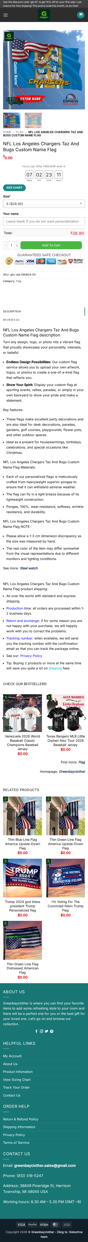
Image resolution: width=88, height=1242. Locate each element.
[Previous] (10, 70)
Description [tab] (12, 311)
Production (14, 608)
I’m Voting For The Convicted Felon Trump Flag (65, 906)
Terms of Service (16, 1143)
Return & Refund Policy (20, 1119)
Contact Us (11, 1095)
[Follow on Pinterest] (51, 1031)
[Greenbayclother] (44, 15)
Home (7, 132)
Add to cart (51, 245)
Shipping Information (19, 1127)
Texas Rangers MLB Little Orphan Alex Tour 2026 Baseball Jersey (65, 740)
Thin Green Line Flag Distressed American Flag (22, 968)
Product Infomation (18, 1072)
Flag (19, 132)
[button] (5, 15)
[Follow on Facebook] (36, 1031)
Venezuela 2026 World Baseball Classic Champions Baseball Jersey (22, 742)
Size (6, 196)
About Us (10, 1064)
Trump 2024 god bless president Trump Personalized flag (22, 906)
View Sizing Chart (16, 1080)
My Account (12, 1056)
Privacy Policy (14, 1135)
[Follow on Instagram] (41, 1031)
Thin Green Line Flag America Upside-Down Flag (65, 844)
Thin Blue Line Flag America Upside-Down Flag (22, 844)
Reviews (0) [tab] (11, 319)
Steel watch (29, 568)
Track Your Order (16, 1087)
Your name (10, 213)
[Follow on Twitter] (46, 1031)
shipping (55, 668)
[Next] (78, 70)
